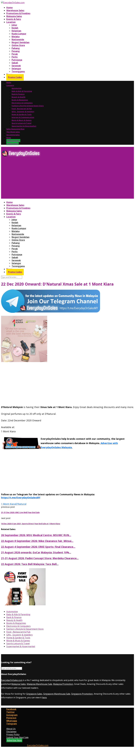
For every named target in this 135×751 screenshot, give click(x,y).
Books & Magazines (20, 100)
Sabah (15, 62)
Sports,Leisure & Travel (21, 123)
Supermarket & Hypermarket (24, 126)
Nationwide (18, 39)
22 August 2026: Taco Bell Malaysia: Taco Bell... (30, 564)
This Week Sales (13, 132)
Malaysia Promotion (63, 684)
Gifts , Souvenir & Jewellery (23, 111)
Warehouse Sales (15, 10)
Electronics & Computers (22, 103)
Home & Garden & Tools (22, 114)
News (8, 138)
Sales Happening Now (15, 129)
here (44, 697)
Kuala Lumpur (19, 33)
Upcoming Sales (13, 135)
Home (9, 7)
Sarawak (16, 65)
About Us (11, 728)
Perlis (15, 56)
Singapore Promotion (82, 693)
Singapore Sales (34, 693)
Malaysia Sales (14, 16)
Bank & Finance (18, 94)
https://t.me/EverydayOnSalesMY (20, 497)
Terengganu (18, 71)
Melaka (16, 36)
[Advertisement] (67, 178)
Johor (14, 25)
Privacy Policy (13, 734)
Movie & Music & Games (22, 120)
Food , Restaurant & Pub (22, 109)
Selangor (16, 68)
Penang (16, 51)
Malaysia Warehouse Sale (39, 684)
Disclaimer (11, 731)
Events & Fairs (13, 19)
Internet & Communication (23, 117)
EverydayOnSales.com (11, 680)
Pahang (16, 48)
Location (11, 22)
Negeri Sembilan (20, 42)
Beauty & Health (18, 97)
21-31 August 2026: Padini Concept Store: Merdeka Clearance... (40, 558)
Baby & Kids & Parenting (22, 91)
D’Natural (21, 503)
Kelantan (16, 30)
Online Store (18, 45)
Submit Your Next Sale (17, 737)
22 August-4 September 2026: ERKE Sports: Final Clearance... (38, 546)
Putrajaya (17, 59)
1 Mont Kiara (8, 503)
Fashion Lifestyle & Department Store (28, 106)
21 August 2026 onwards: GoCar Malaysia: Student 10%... (36, 552)
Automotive (16, 88)
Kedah (15, 27)
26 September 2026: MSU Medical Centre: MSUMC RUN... (36, 535)
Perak (15, 54)
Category (10, 85)
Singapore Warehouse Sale (56, 693)
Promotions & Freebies (18, 13)
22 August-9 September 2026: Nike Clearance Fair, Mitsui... (37, 541)
